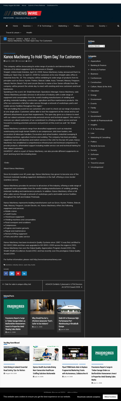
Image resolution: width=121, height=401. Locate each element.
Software (95, 154)
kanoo (21, 265)
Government (96, 116)
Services (90, 26)
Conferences (96, 78)
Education (95, 91)
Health (29, 32)
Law (92, 133)
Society (102, 26)
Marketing (62, 26)
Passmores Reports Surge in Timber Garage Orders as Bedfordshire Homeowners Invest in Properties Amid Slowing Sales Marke (15, 323)
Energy (94, 95)
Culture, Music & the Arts (101, 86)
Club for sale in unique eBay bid (18, 284)
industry (15, 265)
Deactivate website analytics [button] (88, 397)
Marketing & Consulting (100, 137)
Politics (77, 26)
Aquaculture (96, 61)
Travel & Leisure (12, 32)
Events (94, 103)
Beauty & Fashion (98, 69)
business (9, 265)
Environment (96, 99)
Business (27, 26)
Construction (96, 82)
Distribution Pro (52, 5)
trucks (33, 265)
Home (15, 26)
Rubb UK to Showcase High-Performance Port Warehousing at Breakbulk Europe (69, 322)
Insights (94, 124)
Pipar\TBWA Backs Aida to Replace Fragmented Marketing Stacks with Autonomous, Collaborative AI (75, 370)
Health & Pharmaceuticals (101, 120)
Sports (93, 158)
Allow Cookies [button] (110, 397)
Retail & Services (9, 52)
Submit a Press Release (36, 5)
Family (93, 107)
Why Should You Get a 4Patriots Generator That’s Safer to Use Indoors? (42, 320)
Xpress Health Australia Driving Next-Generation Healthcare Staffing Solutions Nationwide (44, 370)
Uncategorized (97, 167)
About (24, 5)
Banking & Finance (98, 65)
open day (27, 265)
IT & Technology (45, 26)
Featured (94, 112)
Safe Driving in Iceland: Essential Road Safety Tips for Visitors (15, 368)
